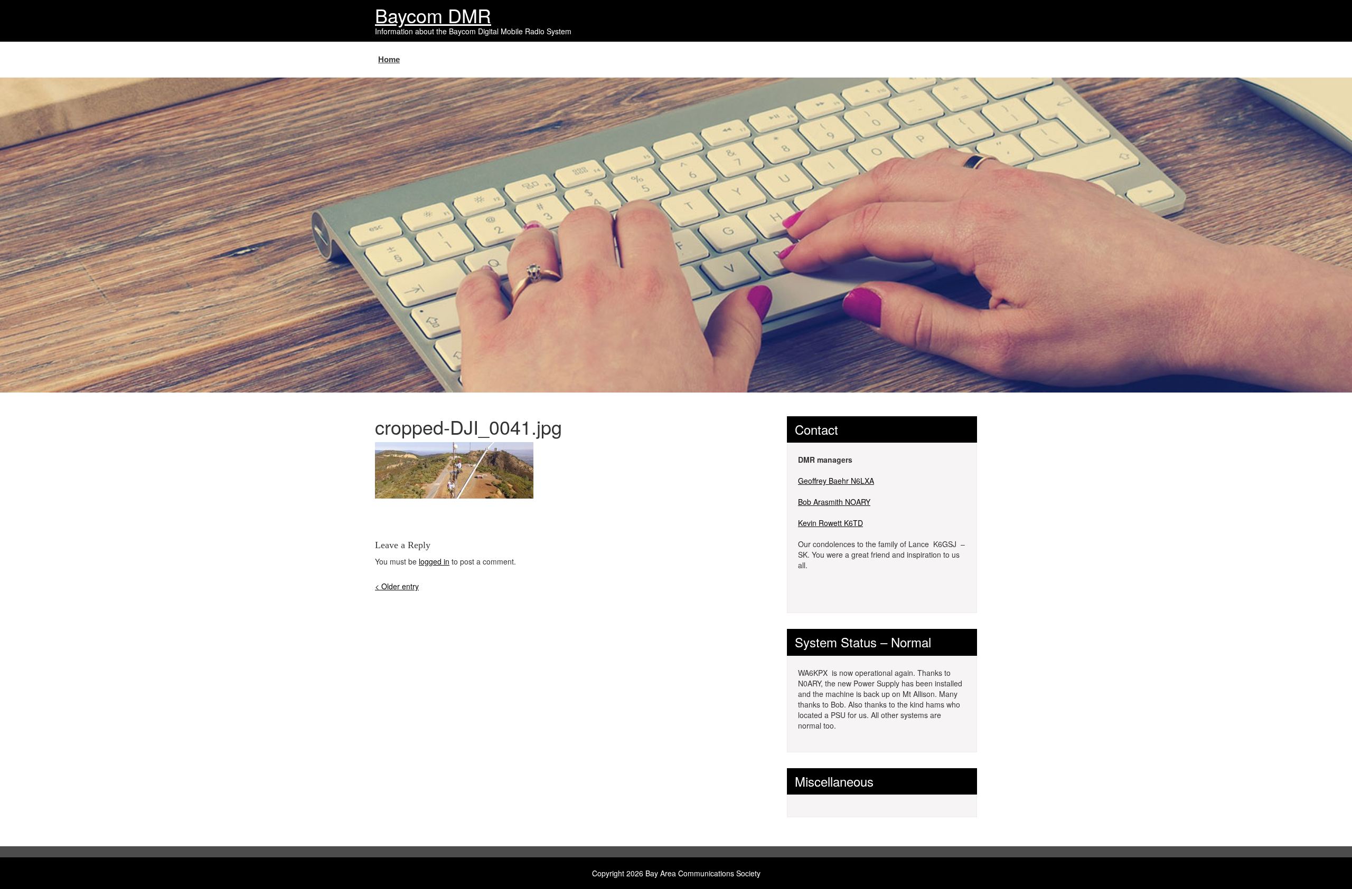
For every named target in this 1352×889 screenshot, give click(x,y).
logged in (434, 561)
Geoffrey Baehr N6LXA (836, 480)
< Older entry (397, 586)
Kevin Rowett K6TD (830, 523)
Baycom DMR (433, 15)
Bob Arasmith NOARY (834, 501)
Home (389, 59)
